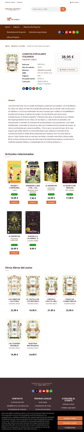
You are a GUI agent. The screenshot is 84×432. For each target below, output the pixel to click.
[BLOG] (73, 32)
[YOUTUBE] (70, 32)
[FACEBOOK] (59, 32)
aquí (38, 429)
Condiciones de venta (43, 406)
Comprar (14, 202)
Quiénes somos (10, 2)
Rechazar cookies (70, 423)
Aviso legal (43, 402)
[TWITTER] (63, 32)
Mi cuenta (75, 2)
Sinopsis (11, 100)
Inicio (7, 46)
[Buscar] (63, 9)
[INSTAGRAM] (66, 32)
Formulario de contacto (17, 409)
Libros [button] (16, 27)
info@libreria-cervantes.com (18, 406)
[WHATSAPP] (77, 32)
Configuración (70, 427)
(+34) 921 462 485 (17, 402)
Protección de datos (42, 409)
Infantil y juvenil (18, 46)
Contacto (19, 2)
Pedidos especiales (68, 408)
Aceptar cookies (70, 418)
